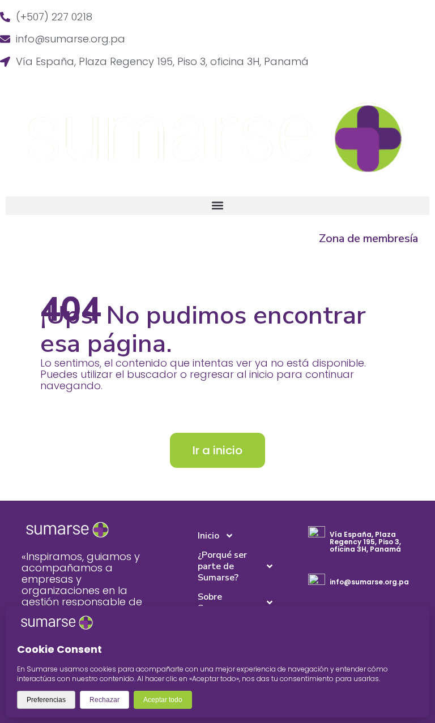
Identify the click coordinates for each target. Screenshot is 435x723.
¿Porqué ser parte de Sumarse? (222, 566)
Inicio (208, 536)
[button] (217, 205)
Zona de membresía (368, 238)
